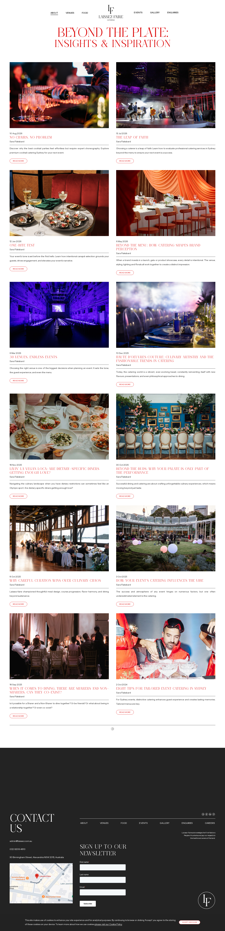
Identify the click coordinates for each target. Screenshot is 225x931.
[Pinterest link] (177, 7)
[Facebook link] (170, 7)
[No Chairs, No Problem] (59, 95)
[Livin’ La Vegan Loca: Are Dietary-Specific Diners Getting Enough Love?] (59, 427)
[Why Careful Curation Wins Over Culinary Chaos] (59, 538)
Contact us (32, 823)
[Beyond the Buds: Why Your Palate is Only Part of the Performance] (165, 427)
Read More (18, 161)
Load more (112, 728)
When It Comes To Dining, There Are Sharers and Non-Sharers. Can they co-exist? (59, 690)
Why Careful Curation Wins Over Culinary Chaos (55, 580)
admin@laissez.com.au (21, 841)
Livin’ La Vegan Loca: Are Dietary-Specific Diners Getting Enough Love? (54, 471)
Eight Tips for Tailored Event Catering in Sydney (161, 688)
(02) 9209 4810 (17, 849)
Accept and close (189, 922)
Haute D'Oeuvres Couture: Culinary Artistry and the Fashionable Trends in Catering (165, 359)
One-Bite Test (22, 245)
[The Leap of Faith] (165, 95)
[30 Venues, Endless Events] (59, 315)
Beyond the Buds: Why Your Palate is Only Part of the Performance (162, 471)
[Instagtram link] (167, 7)
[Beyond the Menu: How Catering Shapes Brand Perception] (165, 203)
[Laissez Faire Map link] (41, 883)
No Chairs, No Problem (31, 137)
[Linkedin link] (173, 7)
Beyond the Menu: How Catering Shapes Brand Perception (158, 247)
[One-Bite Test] (59, 203)
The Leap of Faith (132, 137)
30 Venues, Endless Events (33, 357)
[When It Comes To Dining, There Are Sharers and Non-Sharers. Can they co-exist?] (59, 646)
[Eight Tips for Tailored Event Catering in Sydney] (165, 646)
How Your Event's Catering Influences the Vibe (159, 580)
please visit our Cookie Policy (108, 924)
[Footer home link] (206, 900)
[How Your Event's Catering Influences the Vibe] (165, 538)
